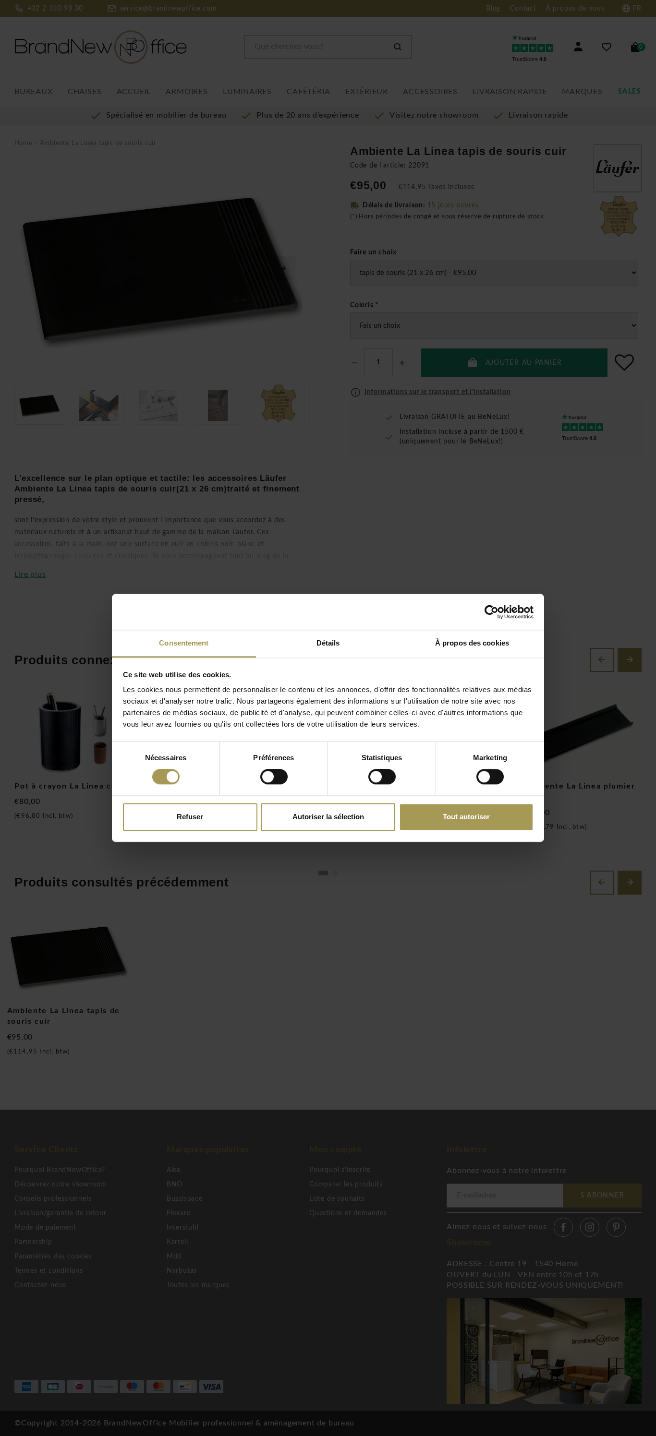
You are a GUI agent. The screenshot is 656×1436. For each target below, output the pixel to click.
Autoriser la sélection (328, 817)
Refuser (190, 817)
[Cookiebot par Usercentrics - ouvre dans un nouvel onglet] (491, 612)
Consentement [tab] (183, 643)
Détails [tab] (328, 643)
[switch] (274, 777)
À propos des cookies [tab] (472, 643)
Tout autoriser (466, 817)
